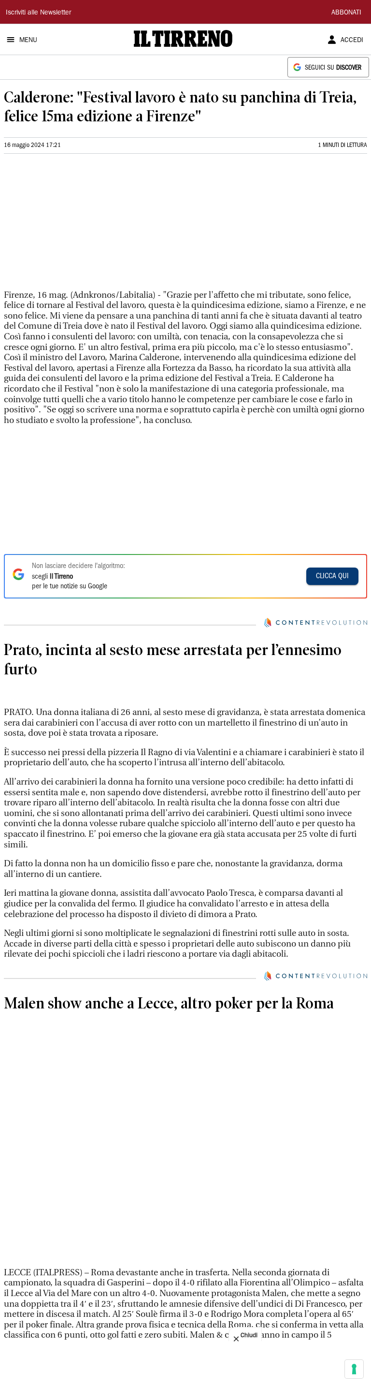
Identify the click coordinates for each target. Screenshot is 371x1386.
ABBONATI (346, 13)
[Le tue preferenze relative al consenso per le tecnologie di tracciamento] (354, 1369)
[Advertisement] (76, 225)
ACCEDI (352, 40)
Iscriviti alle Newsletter (38, 13)
